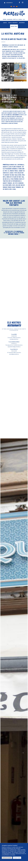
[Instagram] (22, 2)
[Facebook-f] (19, 2)
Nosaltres (14, 26)
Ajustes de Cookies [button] (7, 857)
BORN (4, 19)
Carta (5, 23)
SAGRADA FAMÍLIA (12, 19)
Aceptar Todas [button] (17, 857)
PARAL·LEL (22, 19)
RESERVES (22, 23)
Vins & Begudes (13, 23)
